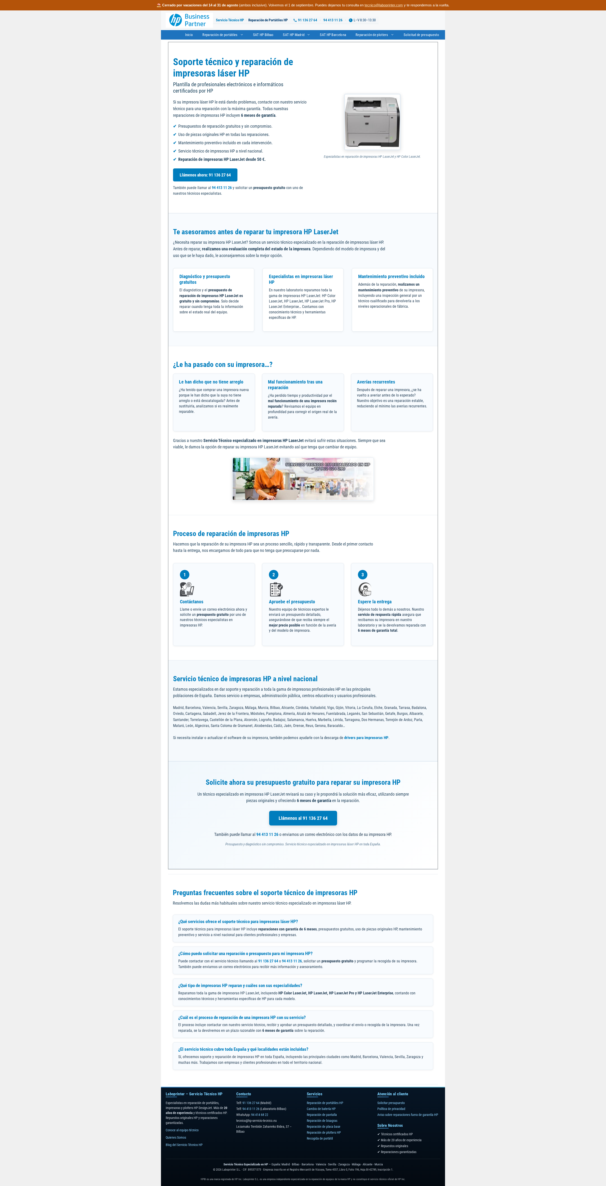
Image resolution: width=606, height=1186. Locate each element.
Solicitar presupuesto (391, 1103)
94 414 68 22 (259, 1115)
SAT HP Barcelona (333, 35)
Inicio (189, 35)
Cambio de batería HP (321, 1109)
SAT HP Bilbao (263, 35)
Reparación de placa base (323, 1126)
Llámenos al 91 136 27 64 (303, 818)
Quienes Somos (176, 1137)
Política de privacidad (391, 1109)
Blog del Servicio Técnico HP (184, 1145)
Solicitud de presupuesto (421, 35)
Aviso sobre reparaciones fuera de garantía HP (407, 1115)
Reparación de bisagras (322, 1121)
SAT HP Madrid (293, 35)
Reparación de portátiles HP (325, 1103)
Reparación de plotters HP (324, 1132)
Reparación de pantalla (322, 1115)
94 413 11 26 (333, 20)
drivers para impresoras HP (366, 737)
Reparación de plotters (372, 35)
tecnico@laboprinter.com (384, 5)
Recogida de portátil (320, 1138)
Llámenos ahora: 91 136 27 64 (205, 174)
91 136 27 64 (307, 20)
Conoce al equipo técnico (182, 1130)
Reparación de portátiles (219, 35)
